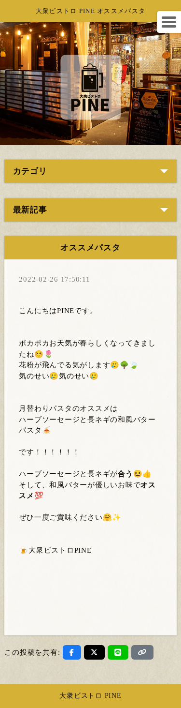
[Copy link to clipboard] (142, 652)
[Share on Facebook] (72, 652)
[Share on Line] (118, 652)
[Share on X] (94, 652)
